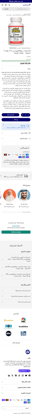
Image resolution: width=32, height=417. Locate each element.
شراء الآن (16, 119)
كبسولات (28, 56)
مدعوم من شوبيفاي (17, 413)
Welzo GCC (24, 413)
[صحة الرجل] (24, 195)
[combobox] (16, 9)
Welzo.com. (26, 367)
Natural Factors (26, 48)
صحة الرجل (24, 204)
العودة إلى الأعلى (16, 343)
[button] (6, 5)
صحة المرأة (9, 204)
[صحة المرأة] (9, 195)
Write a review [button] (16, 232)
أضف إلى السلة (10, 114)
